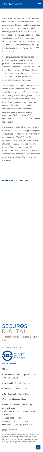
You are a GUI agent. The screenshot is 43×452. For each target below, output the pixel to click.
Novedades (8, 209)
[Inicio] (14, 328)
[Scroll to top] (38, 446)
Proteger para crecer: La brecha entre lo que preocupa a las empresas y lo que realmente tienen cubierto (20, 269)
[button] (39, 4)
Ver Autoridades (9, 363)
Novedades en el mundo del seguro (17, 206)
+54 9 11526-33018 (20, 421)
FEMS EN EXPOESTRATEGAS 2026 (19, 222)
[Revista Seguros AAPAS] (13, 4)
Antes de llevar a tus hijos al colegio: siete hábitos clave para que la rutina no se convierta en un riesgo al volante (21, 194)
